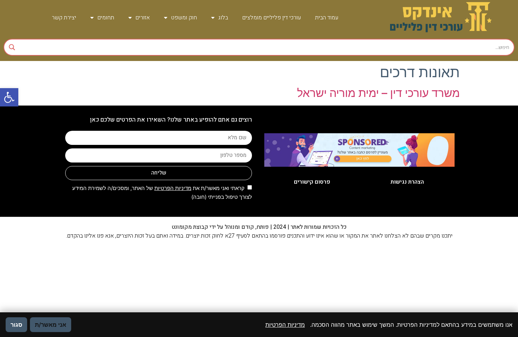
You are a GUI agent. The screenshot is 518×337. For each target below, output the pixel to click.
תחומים (105, 17)
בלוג (223, 17)
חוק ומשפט (184, 17)
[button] (9, 97)
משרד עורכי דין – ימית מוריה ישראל (378, 93)
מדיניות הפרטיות (172, 188)
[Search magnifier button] (12, 47)
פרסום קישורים (312, 182)
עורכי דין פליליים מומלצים (271, 17)
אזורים (142, 17)
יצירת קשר (64, 17)
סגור (16, 324)
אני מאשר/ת (50, 324)
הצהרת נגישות (407, 182)
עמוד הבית (326, 17)
